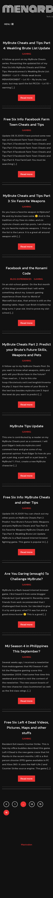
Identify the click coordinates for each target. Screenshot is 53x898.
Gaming (26, 54)
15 (40, 804)
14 (32, 804)
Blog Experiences (21, 279)
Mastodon (26, 844)
